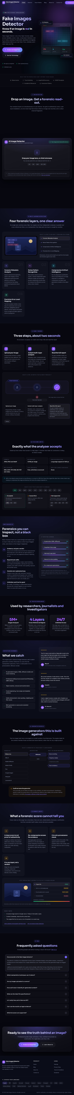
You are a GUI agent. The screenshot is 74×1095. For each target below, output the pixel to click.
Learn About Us (48, 1044)
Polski (14, 1086)
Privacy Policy (57, 1067)
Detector (30, 2)
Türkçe (42, 1086)
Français (27, 1083)
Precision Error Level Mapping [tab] (50, 251)
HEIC (30, 490)
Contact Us (59, 2)
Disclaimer (56, 1072)
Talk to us (54, 949)
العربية (29, 1086)
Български (35, 1086)
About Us (51, 2)
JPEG (15, 490)
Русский (21, 1083)
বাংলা (51, 1083)
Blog (45, 2)
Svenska (48, 1086)
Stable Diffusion (9, 761)
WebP (25, 490)
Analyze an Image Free (13, 49)
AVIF (35, 490)
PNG (20, 490)
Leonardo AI (8, 780)
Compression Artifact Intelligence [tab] (51, 246)
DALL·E (7, 757)
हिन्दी (10, 1083)
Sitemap (56, 1064)
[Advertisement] (37, 126)
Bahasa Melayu (6, 1086)
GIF (50, 490)
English (5, 1083)
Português (45, 1083)
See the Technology (12, 55)
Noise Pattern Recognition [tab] (49, 242)
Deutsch (33, 1083)
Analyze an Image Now (29, 1044)
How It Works (38, 2)
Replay (7, 421)
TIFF (40, 490)
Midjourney (8, 754)
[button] (37, 157)
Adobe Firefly (8, 765)
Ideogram (7, 776)
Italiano (39, 1083)
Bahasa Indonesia (22, 1086)
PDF (55, 490)
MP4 (59, 490)
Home (23, 2)
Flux (6, 769)
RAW (45, 490)
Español (15, 1083)
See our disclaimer (46, 175)
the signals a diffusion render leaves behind (36, 794)
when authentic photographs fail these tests (15, 923)
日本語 (55, 1083)
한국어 (61, 1083)
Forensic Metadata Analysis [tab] (49, 238)
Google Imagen (9, 772)
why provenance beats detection (36, 923)
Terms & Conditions (59, 1069)
